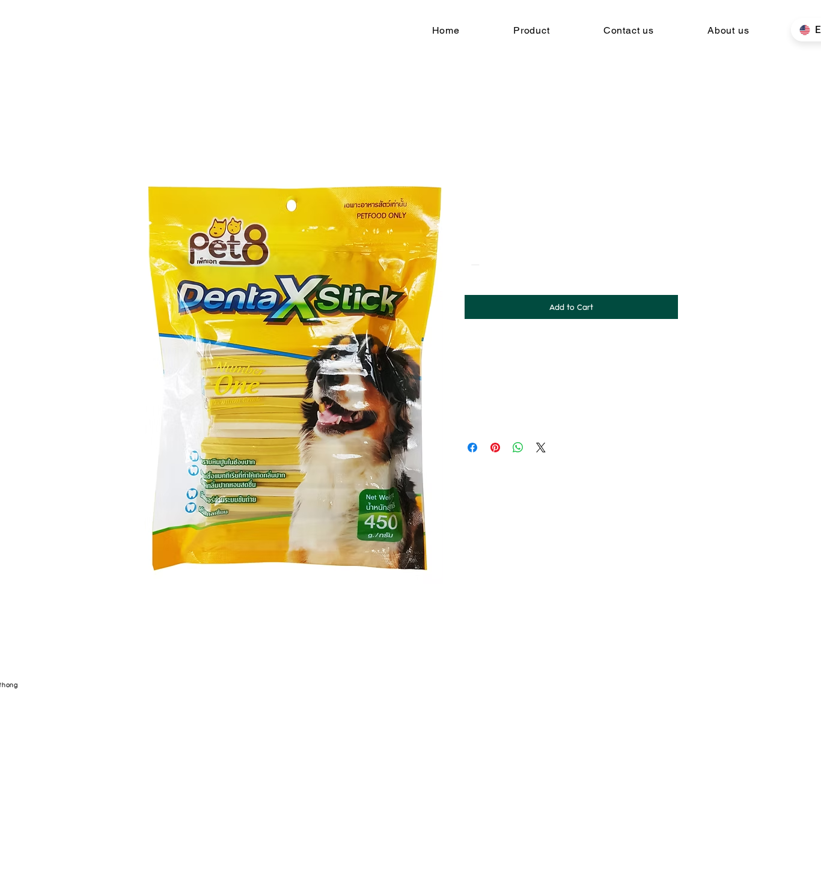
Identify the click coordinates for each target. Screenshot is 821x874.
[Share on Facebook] (472, 447)
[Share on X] (541, 447)
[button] (531, 30)
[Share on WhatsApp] (518, 447)
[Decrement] (473, 264)
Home (153, 131)
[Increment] (510, 264)
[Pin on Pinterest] (495, 447)
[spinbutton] (492, 264)
